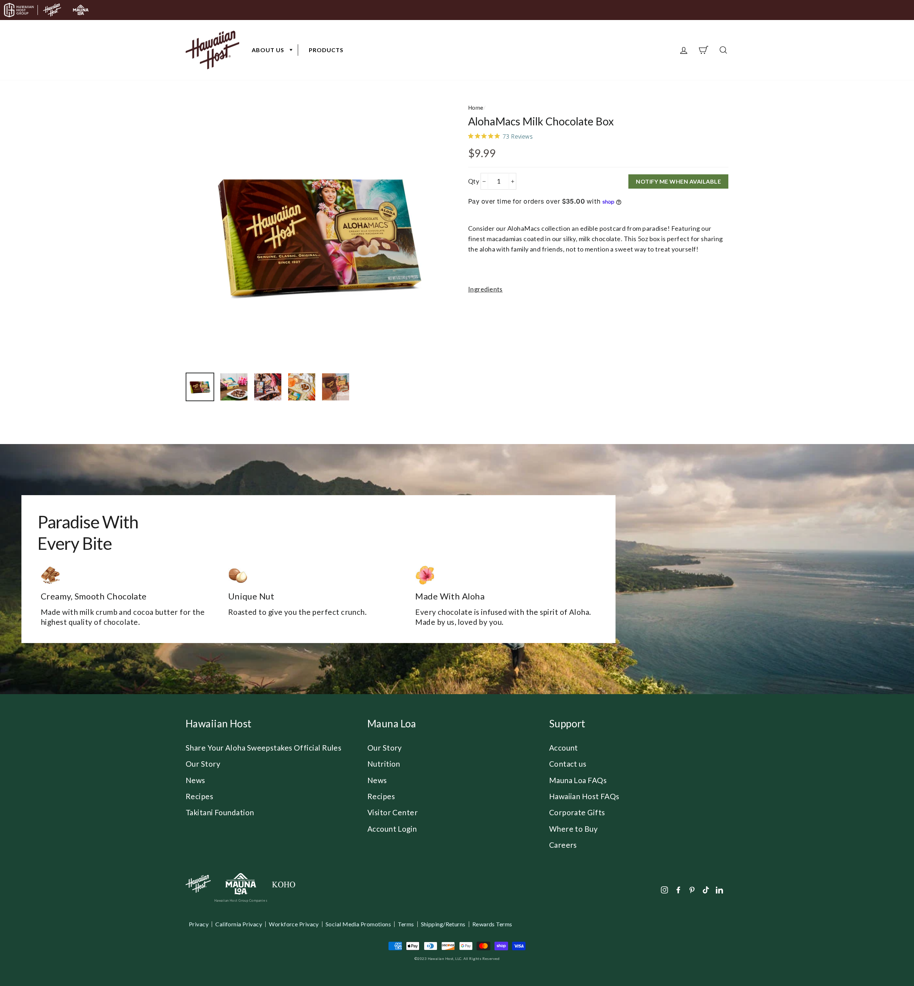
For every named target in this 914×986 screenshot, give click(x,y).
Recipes (199, 796)
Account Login (392, 828)
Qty (473, 181)
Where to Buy (573, 828)
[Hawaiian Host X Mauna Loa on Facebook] (678, 889)
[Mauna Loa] (241, 884)
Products (326, 49)
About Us (268, 49)
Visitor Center (392, 812)
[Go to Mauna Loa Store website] (80, 10)
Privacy (199, 924)
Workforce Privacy (294, 924)
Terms (406, 924)
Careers (563, 844)
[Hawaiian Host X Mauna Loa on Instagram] (664, 889)
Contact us (568, 763)
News (195, 780)
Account (563, 747)
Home (475, 107)
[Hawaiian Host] (198, 884)
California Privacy (238, 924)
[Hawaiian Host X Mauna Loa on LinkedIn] (719, 889)
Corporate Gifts (577, 812)
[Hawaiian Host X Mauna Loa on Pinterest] (691, 889)
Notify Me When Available (678, 181)
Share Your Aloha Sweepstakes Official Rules (263, 747)
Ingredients (485, 289)
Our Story (203, 763)
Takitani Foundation (220, 812)
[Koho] (283, 884)
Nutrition (383, 763)
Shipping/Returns (443, 924)
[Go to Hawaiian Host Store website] (52, 10)
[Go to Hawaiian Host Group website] (19, 10)
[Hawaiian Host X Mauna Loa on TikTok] (705, 889)
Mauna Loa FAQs (578, 780)
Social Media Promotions (358, 924)
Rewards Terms (492, 924)
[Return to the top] (887, 959)
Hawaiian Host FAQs (584, 796)
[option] (319, 233)
